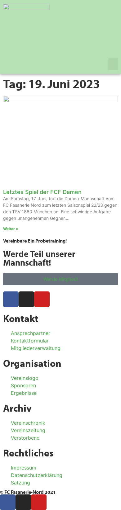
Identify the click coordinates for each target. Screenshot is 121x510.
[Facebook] (11, 299)
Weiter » (10, 228)
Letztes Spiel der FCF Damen (42, 192)
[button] (113, 64)
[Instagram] (26, 299)
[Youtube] (42, 299)
